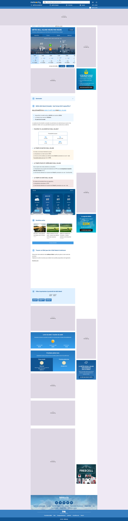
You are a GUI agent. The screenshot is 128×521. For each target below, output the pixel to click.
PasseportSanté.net (61, 515)
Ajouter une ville (94, 7)
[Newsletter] (93, 2)
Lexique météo (54, 508)
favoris (71, 29)
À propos (48, 506)
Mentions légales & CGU (58, 506)
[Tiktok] (67, 503)
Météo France (55, 5)
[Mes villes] (96, 2)
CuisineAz (69, 515)
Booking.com (35, 260)
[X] (60, 503)
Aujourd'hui (36, 35)
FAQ (94, 506)
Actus (95, 5)
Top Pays (70, 5)
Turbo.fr (82, 515)
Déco (54, 515)
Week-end (69, 35)
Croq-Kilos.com (76, 515)
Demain (58, 35)
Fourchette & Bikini (48, 515)
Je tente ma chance (86, 230)
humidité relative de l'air (39, 158)
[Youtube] (64, 503)
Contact (67, 506)
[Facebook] (56, 503)
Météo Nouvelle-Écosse (49, 26)
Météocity (34, 26)
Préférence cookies (72, 508)
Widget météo (88, 506)
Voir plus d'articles (53, 242)
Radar (83, 5)
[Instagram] (71, 503)
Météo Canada (40, 26)
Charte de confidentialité (39, 506)
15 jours (48, 35)
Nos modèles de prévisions (76, 506)
